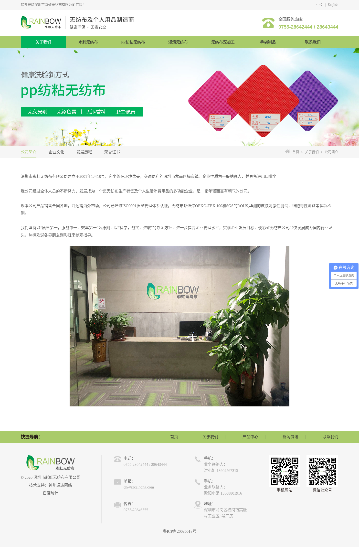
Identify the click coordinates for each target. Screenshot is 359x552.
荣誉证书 (112, 152)
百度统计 (50, 493)
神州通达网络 (60, 485)
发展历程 (84, 152)
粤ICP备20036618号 (179, 531)
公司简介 (28, 152)
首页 (174, 437)
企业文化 (56, 152)
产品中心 (250, 437)
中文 (319, 5)
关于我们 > (313, 152)
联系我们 (330, 437)
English (333, 5)
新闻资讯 (290, 437)
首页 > (297, 152)
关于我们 (210, 437)
